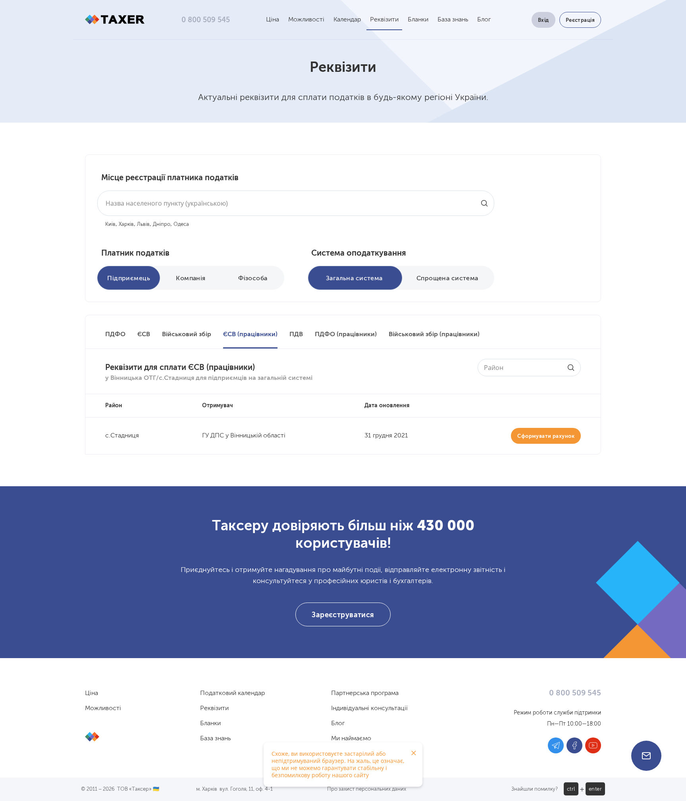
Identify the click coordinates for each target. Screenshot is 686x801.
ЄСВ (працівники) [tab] (250, 334)
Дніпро (161, 224)
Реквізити (384, 20)
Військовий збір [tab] (186, 334)
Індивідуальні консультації (369, 708)
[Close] (413, 753)
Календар (347, 20)
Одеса (181, 224)
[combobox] (295, 203)
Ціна (272, 20)
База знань (452, 20)
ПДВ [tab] (296, 334)
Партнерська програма (365, 693)
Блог (484, 20)
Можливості (306, 20)
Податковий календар (232, 693)
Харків (126, 224)
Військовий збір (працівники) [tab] (434, 334)
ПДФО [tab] (115, 334)
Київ (110, 224)
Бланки (418, 20)
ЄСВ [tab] (143, 334)
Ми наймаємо (351, 739)
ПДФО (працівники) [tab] (346, 334)
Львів (143, 224)
